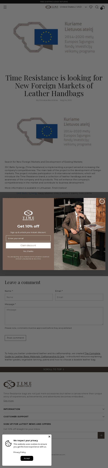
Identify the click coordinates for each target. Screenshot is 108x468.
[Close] (49, 436)
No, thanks (28, 251)
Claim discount (28, 245)
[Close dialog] (102, 201)
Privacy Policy (20, 452)
